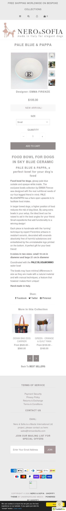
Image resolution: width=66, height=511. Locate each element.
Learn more (18, 508)
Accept (55, 504)
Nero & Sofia (37, 493)
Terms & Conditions (33, 404)
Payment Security (33, 393)
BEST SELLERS (37, 366)
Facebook (21, 298)
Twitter (34, 298)
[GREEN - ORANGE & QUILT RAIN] (44, 332)
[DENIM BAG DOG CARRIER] (21, 332)
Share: (33, 293)
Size (33, 116)
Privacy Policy (33, 397)
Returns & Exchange (33, 400)
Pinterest (46, 298)
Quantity (33, 129)
